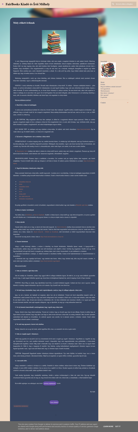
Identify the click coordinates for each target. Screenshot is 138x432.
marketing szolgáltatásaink (50, 383)
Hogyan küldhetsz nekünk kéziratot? (111, 87)
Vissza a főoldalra (54, 402)
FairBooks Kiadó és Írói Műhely (28, 4)
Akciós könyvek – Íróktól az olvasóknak (46, 232)
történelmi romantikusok (26, 199)
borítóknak (29, 215)
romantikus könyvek (25, 182)
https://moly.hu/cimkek (83, 129)
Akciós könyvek (61, 227)
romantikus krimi (24, 187)
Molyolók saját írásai (82, 205)
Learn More (108, 426)
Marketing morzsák (21, 406)
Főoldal (103, 84)
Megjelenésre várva (22, 151)
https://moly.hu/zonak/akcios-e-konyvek (52, 237)
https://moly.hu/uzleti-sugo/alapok (50, 261)
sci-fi (20, 191)
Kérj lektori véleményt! (107, 93)
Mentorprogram (105, 91)
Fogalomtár (104, 97)
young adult (22, 194)
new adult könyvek (24, 196)
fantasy (21, 189)
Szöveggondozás (105, 89)
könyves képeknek (39, 215)
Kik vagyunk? (105, 95)
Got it (118, 426)
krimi (20, 184)
